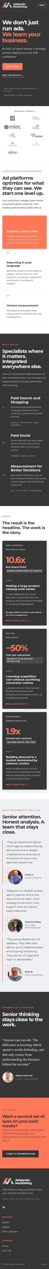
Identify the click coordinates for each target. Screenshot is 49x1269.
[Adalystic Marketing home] (14, 5)
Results (5, 1222)
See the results (13, 75)
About (5, 1246)
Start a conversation (20, 1153)
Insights (6, 1227)
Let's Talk (12, 66)
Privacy (44, 1264)
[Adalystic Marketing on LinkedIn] (3, 1207)
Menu (42, 5)
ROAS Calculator (10, 1231)
